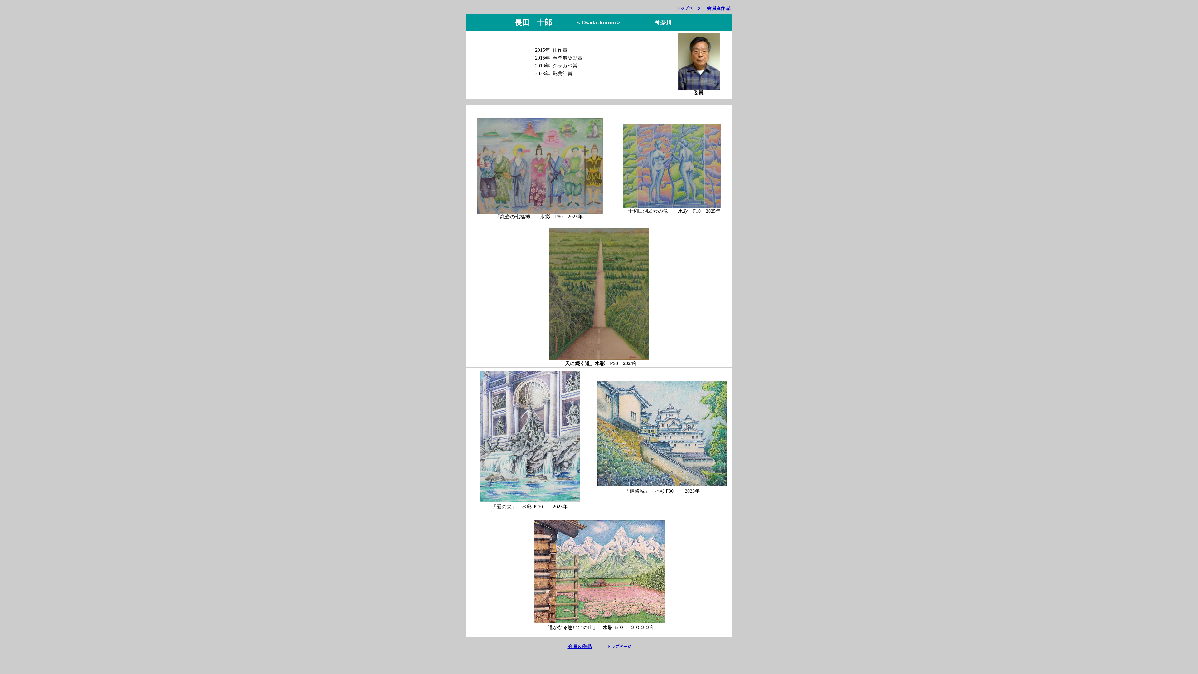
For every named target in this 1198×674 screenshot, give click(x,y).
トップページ (689, 8)
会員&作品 (580, 646)
